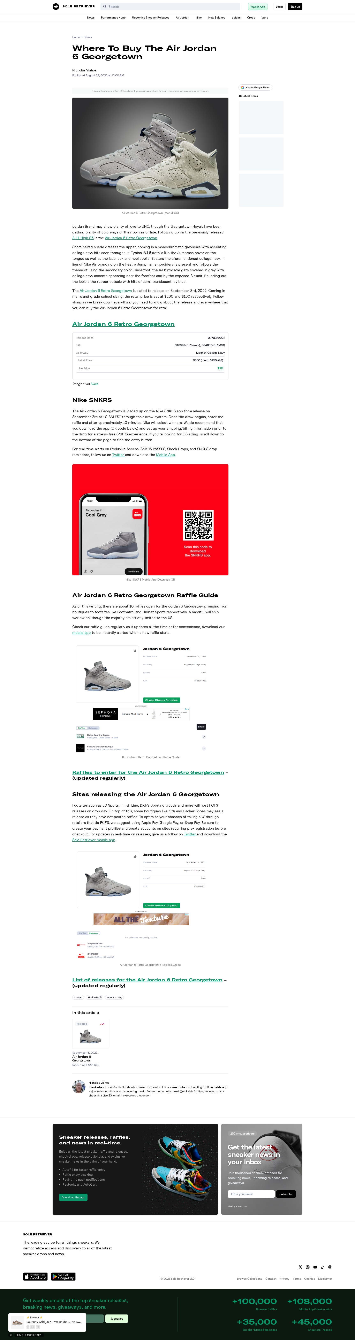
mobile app (81, 632)
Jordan (78, 997)
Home (76, 37)
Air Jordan (182, 17)
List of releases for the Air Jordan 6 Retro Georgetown (147, 979)
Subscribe (286, 1194)
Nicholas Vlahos (84, 70)
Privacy (284, 1278)
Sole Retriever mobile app (93, 840)
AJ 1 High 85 (83, 238)
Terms (297, 1278)
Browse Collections (249, 1278)
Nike (199, 17)
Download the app (73, 1197)
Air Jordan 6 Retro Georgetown (131, 238)
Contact (271, 1278)
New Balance (216, 17)
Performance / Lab (113, 17)
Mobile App (165, 454)
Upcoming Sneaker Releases (150, 17)
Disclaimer (325, 1278)
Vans (265, 17)
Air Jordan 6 (94, 997)
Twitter (118, 454)
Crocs (251, 17)
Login (279, 6)
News (91, 17)
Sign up (295, 6)
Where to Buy (114, 997)
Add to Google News (258, 87)
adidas (236, 17)
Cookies (309, 1278)
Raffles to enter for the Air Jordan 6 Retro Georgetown (148, 772)
